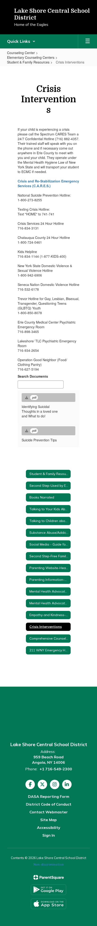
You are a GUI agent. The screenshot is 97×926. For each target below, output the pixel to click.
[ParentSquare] (48, 877)
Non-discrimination (48, 864)
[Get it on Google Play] (48, 889)
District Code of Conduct (48, 804)
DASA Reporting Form (48, 796)
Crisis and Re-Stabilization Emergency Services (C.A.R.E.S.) (48, 183)
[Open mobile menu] (87, 41)
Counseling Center (21, 52)
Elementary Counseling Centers (30, 57)
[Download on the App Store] (48, 903)
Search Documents (33, 376)
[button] (21, 41)
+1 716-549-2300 (56, 769)
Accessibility (48, 827)
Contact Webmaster (48, 812)
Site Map (48, 819)
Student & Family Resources (28, 62)
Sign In (48, 835)
